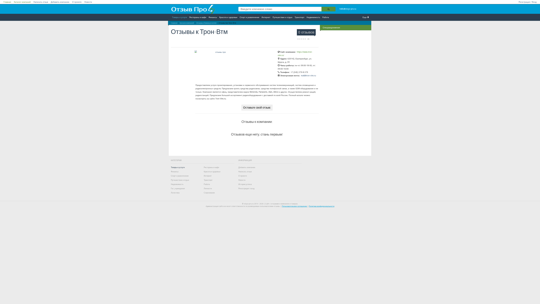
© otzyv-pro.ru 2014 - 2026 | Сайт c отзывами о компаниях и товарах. (270, 204)
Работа (325, 17)
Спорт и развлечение (249, 17)
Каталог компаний (22, 2)
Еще (365, 17)
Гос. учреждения (178, 188)
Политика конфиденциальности (321, 206)
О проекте (77, 2)
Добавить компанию (60, 2)
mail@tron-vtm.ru (308, 75)
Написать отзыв (40, 2)
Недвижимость (313, 17)
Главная (7, 2)
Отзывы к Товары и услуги (206, 23)
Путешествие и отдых (282, 17)
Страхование (209, 193)
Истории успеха (245, 184)
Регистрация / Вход (527, 2)
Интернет (266, 17)
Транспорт (299, 17)
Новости (88, 2)
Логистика (175, 193)
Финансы (213, 17)
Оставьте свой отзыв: (257, 107)
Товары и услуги (179, 17)
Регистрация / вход (246, 188)
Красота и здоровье (228, 17)
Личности (208, 188)
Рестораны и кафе (197, 17)
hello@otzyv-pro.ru (348, 9)
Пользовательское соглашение (294, 206)
